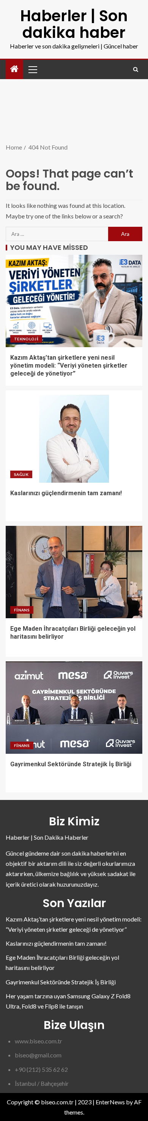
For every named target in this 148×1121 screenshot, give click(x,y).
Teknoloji (26, 339)
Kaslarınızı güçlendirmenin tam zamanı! (66, 493)
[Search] (135, 69)
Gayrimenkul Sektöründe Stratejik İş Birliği (70, 764)
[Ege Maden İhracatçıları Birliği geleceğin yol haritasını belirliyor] (74, 572)
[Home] (14, 69)
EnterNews (110, 1101)
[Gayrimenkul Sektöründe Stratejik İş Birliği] (74, 707)
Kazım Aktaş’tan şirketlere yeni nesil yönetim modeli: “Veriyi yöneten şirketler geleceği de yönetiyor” (69, 365)
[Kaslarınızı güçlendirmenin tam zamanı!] (74, 436)
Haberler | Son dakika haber (74, 24)
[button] (32, 69)
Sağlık (21, 474)
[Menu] (32, 69)
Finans (22, 610)
